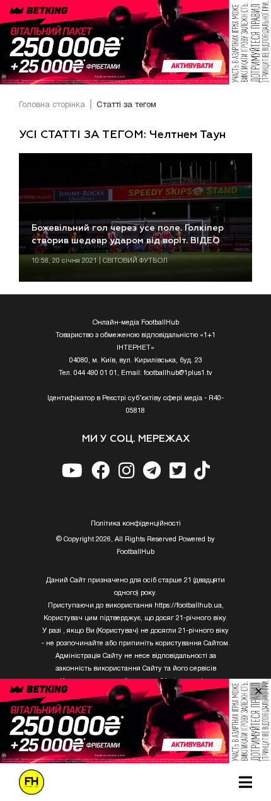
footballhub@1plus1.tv (178, 373)
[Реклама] (135, 42)
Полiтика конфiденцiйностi (136, 524)
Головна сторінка (52, 105)
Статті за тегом (126, 105)
